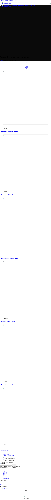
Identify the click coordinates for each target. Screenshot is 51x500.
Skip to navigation (4, 0)
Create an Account (4, 488)
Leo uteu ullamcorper (6, 448)
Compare (5, 477)
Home (1, 60)
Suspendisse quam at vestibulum (9, 131)
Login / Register (6, 478)
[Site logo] (19, 3)
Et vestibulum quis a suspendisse (9, 258)
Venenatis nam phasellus (7, 384)
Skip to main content (12, 0)
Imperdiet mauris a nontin (8, 321)
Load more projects (4, 450)
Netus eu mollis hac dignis (8, 195)
